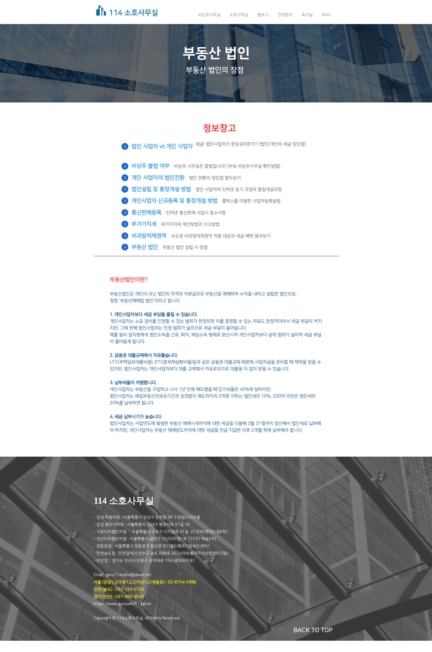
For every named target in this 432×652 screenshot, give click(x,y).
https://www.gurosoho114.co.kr (123, 604)
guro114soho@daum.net (128, 575)
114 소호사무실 (133, 13)
